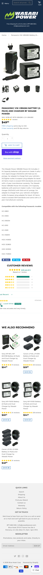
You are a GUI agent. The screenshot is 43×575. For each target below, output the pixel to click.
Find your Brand (21, 500)
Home (4, 35)
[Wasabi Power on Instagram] (23, 556)
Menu (7, 3)
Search (21, 492)
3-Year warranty (8, 128)
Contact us (21, 503)
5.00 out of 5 (26, 270)
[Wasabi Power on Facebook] (19, 556)
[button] (6, 119)
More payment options (12, 158)
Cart (39, 5)
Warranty (21, 505)
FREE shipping (7, 126)
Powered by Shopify (30, 562)
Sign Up (37, 546)
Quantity (5, 134)
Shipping (21, 494)
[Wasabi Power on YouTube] (27, 556)
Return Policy (22, 508)
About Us (21, 497)
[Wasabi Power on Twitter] (15, 556)
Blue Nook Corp (15, 562)
